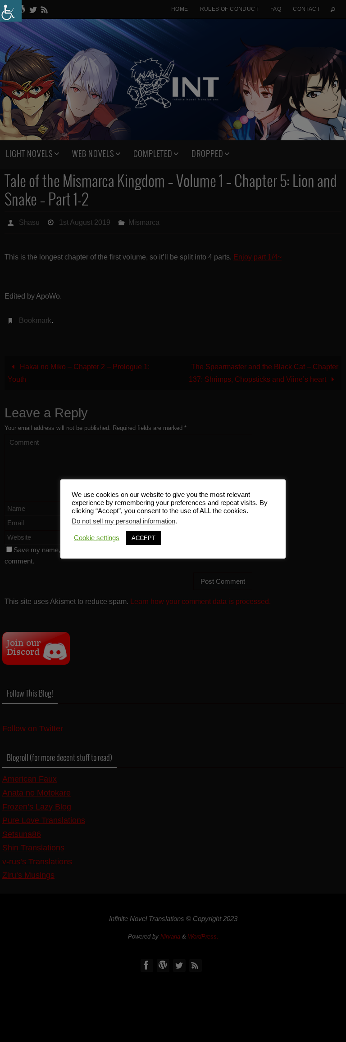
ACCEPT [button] (143, 538)
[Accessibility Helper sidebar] (11, 11)
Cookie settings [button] (96, 537)
